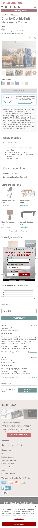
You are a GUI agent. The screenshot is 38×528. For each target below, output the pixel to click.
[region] (19, 516)
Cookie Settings (19, 519)
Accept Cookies (19, 524)
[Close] (36, 506)
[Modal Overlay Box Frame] (19, 264)
